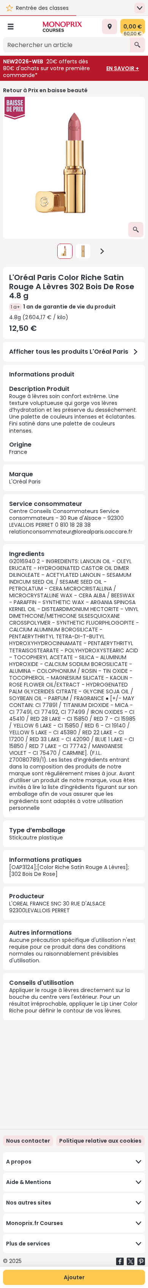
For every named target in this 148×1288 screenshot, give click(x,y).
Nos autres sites (28, 1202)
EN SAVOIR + (122, 68)
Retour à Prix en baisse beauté (45, 90)
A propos (18, 1161)
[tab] (74, 168)
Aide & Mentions (28, 1182)
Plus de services (28, 1243)
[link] (100, 1140)
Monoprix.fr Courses (34, 1223)
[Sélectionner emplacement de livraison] (109, 26)
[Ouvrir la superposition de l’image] (135, 229)
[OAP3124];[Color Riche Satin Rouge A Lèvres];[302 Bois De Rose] (69, 870)
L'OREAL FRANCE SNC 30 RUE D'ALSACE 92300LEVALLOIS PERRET (57, 907)
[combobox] (66, 44)
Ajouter (74, 1277)
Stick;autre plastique (36, 837)
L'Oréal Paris (25, 481)
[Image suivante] (102, 251)
